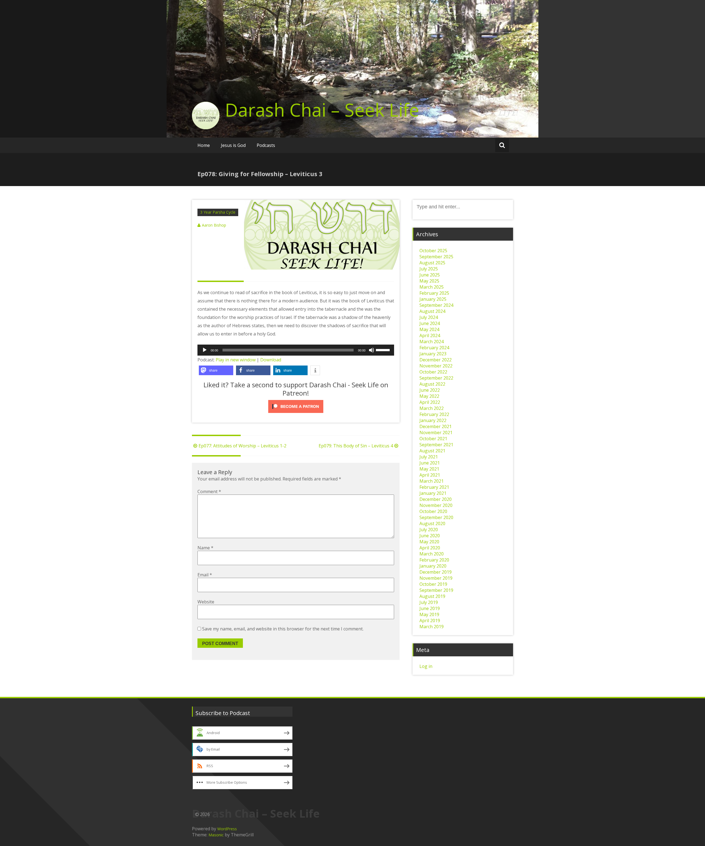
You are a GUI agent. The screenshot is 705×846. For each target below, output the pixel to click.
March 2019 (431, 627)
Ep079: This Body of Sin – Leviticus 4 (356, 446)
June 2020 (429, 536)
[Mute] (371, 350)
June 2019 (429, 608)
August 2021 (432, 451)
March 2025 (431, 287)
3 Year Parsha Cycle (217, 212)
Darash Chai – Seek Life (322, 110)
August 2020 (432, 523)
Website (205, 602)
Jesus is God (233, 145)
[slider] (383, 349)
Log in (425, 666)
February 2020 (434, 560)
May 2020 (429, 542)
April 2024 (429, 335)
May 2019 (429, 614)
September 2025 (436, 257)
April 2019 (429, 620)
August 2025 (432, 263)
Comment (209, 491)
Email (204, 575)
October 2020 (433, 511)
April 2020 (429, 548)
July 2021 (428, 457)
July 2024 (428, 317)
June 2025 (429, 275)
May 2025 (429, 281)
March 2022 (431, 408)
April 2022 (429, 402)
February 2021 (434, 487)
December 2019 (435, 572)
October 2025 (433, 251)
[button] (216, 370)
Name (205, 548)
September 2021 (436, 445)
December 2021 (435, 426)
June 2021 (429, 463)
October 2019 (433, 584)
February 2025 (434, 293)
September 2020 (436, 517)
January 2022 (432, 420)
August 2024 (432, 311)
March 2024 (431, 342)
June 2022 (429, 390)
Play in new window (236, 360)
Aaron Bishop (214, 225)
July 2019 (428, 602)
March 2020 (431, 554)
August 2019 (432, 596)
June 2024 (429, 323)
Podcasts (266, 145)
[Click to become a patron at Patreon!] (295, 406)
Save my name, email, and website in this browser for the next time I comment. (283, 629)
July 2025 (428, 269)
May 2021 (429, 469)
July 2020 (428, 530)
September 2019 (436, 590)
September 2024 (436, 305)
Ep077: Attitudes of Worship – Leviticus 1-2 (242, 446)
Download (270, 360)
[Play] (204, 350)
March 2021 (431, 481)
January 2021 (432, 493)
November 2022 (435, 366)
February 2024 (434, 348)
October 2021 (433, 439)
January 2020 (432, 566)
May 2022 (429, 396)
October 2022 (433, 372)
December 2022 (435, 360)
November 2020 (435, 505)
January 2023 (432, 354)
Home (203, 145)
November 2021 (435, 432)
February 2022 (434, 414)
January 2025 (432, 299)
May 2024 (429, 329)
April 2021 (429, 475)
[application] (295, 350)
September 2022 (436, 378)
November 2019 (435, 578)
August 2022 (432, 384)
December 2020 (435, 499)
